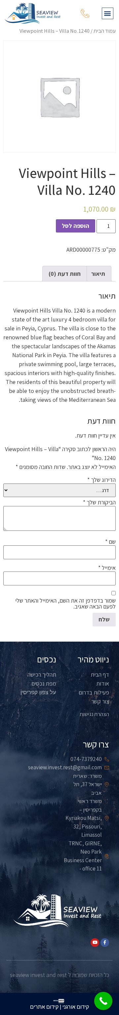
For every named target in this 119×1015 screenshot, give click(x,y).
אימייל (107, 568)
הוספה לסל (75, 226)
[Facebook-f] (104, 942)
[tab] (98, 273)
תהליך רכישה (41, 674)
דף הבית (100, 674)
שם (110, 542)
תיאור (98, 273)
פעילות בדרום (94, 692)
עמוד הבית (105, 30)
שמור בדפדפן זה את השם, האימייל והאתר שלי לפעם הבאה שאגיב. (65, 604)
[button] (107, 13)
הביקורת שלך (99, 502)
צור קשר (100, 701)
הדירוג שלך (101, 480)
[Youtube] (95, 942)
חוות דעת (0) (65, 273)
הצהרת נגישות (94, 714)
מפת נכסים (43, 683)
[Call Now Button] (103, 1001)
